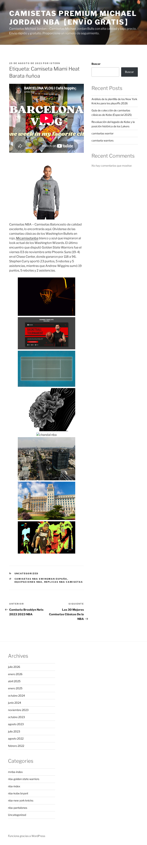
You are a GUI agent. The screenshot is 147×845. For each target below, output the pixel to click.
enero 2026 (15, 674)
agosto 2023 (16, 724)
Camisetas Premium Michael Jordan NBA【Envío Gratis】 (73, 17)
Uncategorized (26, 573)
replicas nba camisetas (63, 582)
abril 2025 (14, 681)
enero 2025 (15, 688)
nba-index (14, 786)
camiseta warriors (102, 140)
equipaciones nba (28, 582)
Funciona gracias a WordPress (26, 836)
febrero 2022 (16, 745)
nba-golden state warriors (23, 779)
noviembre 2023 (18, 710)
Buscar (95, 63)
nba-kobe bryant (18, 793)
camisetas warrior (102, 133)
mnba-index (15, 771)
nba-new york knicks (20, 800)
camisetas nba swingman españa (41, 579)
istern (55, 63)
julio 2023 (14, 731)
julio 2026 (14, 666)
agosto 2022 (16, 738)
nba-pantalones (17, 807)
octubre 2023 (16, 717)
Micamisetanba (27, 238)
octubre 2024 (16, 695)
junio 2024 (14, 702)
